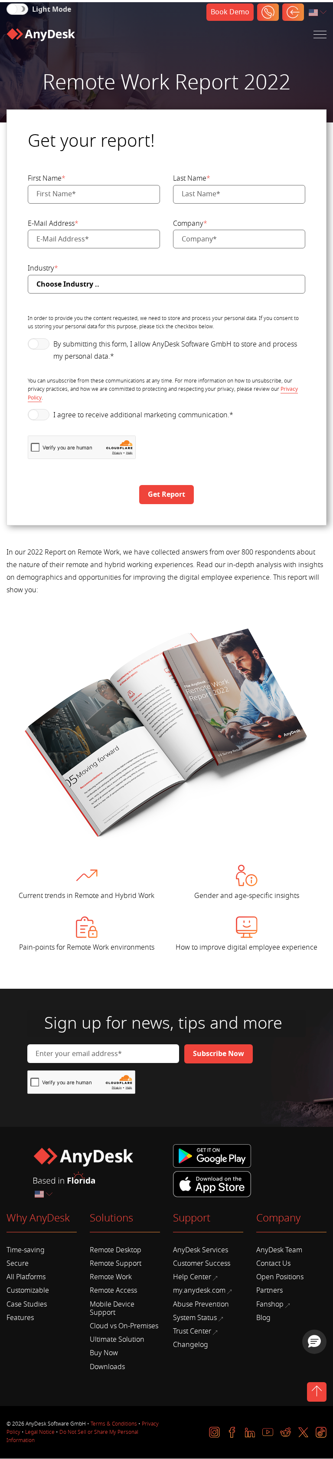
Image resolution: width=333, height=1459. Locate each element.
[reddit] (285, 1432)
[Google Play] (214, 1156)
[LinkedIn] (250, 1432)
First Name (46, 178)
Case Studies (27, 1304)
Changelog (190, 1345)
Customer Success (201, 1263)
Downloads (107, 1367)
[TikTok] (321, 1432)
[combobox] (318, 13)
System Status (195, 1318)
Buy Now (104, 1353)
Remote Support (115, 1263)
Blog (263, 1318)
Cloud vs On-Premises (124, 1326)
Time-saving (26, 1250)
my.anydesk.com (199, 1290)
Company (190, 223)
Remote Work (111, 1277)
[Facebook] (232, 1432)
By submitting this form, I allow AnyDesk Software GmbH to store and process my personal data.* (175, 350)
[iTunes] (212, 1183)
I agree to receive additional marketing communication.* (143, 415)
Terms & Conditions (114, 1424)
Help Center (192, 1277)
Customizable (28, 1290)
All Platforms (26, 1277)
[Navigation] (319, 34)
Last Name (191, 178)
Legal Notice (40, 1432)
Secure (18, 1263)
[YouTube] (267, 1432)
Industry (43, 268)
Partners (269, 1290)
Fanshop (270, 1304)
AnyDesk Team (279, 1250)
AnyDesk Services (200, 1250)
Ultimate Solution (117, 1339)
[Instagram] (214, 1432)
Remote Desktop (115, 1250)
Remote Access (113, 1290)
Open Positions (280, 1277)
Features (20, 1318)
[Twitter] (303, 1432)
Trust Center (192, 1331)
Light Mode (51, 9)
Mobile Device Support (112, 1308)
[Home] (41, 34)
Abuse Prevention (201, 1304)
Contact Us (273, 1263)
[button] (314, 1342)
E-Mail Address (53, 223)
